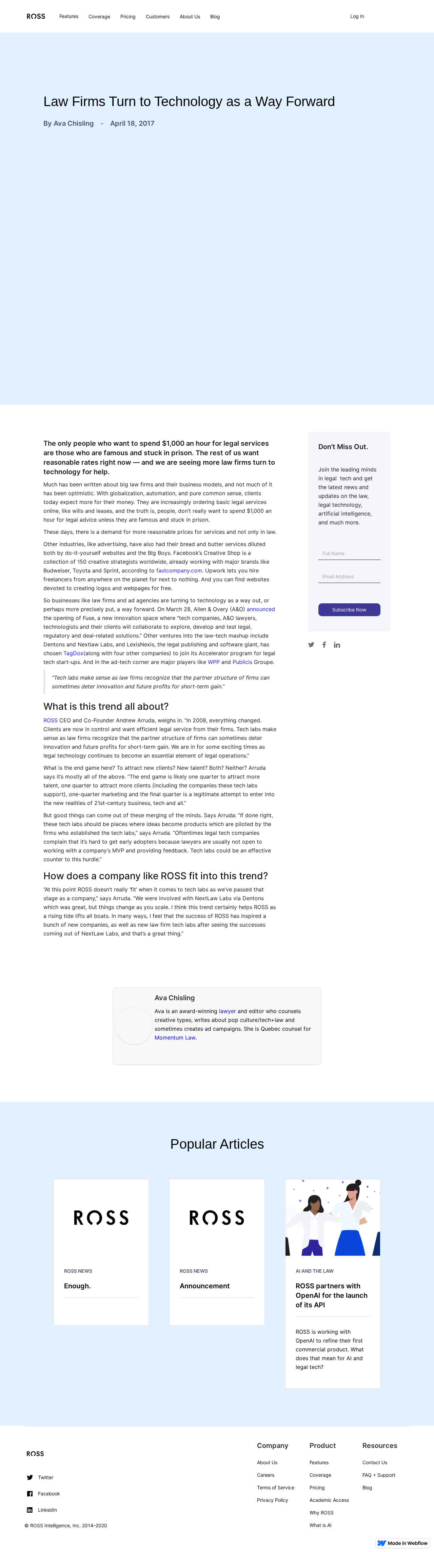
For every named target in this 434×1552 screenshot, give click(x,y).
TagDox (73, 653)
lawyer (227, 1011)
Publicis (242, 662)
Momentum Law (175, 1037)
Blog (215, 16)
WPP (214, 662)
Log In (357, 16)
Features (68, 16)
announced (261, 609)
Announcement (205, 1286)
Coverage (99, 16)
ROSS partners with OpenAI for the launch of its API (332, 1295)
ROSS (50, 720)
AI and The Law (315, 1271)
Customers (158, 16)
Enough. (77, 1286)
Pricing (128, 16)
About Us (190, 16)
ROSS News (78, 1271)
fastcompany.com (179, 570)
